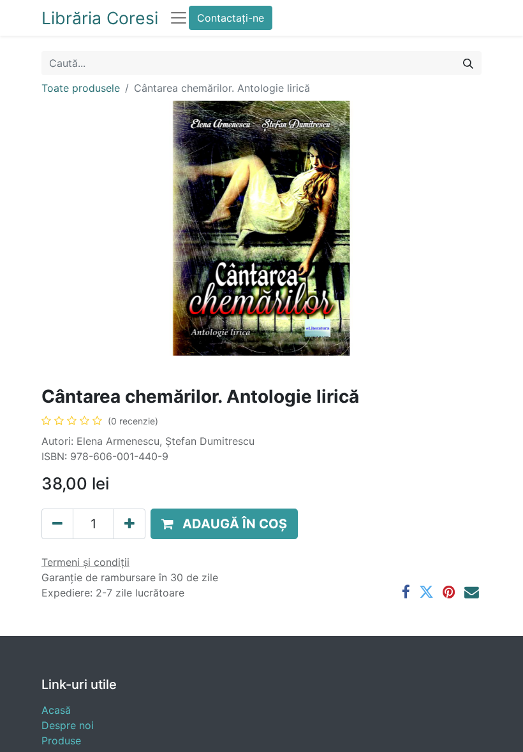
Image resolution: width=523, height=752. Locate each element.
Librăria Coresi (99, 18)
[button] (224, 524)
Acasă (56, 710)
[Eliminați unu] (57, 524)
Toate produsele (80, 88)
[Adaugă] (129, 524)
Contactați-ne (230, 17)
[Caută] (468, 63)
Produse (61, 740)
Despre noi (67, 725)
